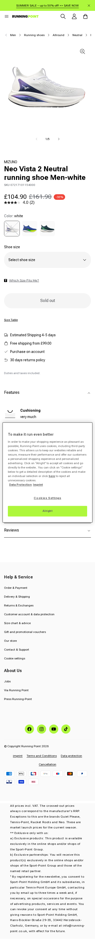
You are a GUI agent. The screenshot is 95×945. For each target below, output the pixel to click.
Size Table (11, 320)
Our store (10, 641)
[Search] (63, 16)
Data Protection (20, 485)
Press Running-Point (18, 699)
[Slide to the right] (58, 139)
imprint (18, 756)
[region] (47, 472)
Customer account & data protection (29, 614)
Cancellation (47, 764)
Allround (58, 35)
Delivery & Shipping (17, 596)
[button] (6, 16)
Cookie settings (14, 658)
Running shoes (34, 35)
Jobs (7, 681)
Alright (48, 511)
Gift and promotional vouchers (25, 632)
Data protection (71, 756)
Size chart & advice (17, 623)
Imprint (38, 485)
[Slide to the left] (36, 139)
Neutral (77, 35)
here (52, 476)
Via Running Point (16, 690)
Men (13, 35)
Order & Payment (15, 588)
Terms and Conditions (42, 756)
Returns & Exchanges (18, 605)
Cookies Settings (47, 498)
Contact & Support (16, 649)
